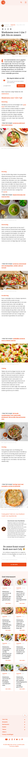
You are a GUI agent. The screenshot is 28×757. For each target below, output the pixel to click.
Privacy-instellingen (7, 734)
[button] (24, 719)
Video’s (4, 732)
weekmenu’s (5, 93)
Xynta (17, 746)
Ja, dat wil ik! (14, 564)
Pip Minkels (6, 24)
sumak (5, 192)
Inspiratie (13, 24)
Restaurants (5, 724)
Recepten (5, 722)
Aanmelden (21, 86)
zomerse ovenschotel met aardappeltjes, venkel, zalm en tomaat (13, 265)
